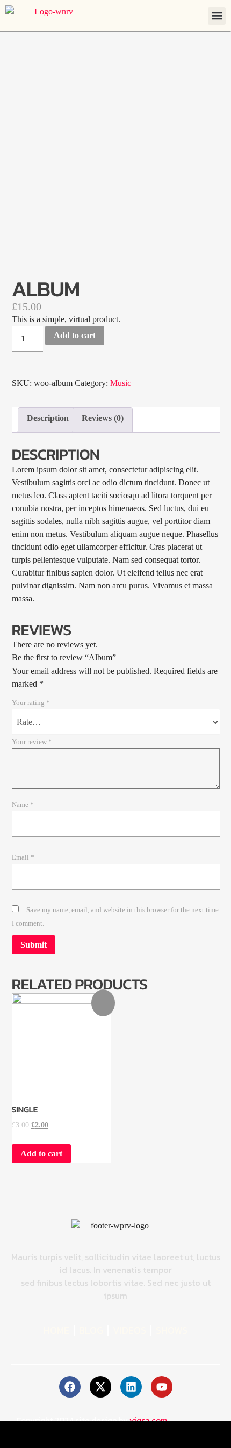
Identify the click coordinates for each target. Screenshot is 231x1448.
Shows (171, 1330)
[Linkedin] (131, 1387)
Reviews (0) (103, 418)
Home (56, 1330)
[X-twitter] (100, 1387)
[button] (217, 16)
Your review (32, 742)
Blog (91, 1330)
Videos (129, 1330)
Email (23, 857)
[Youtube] (161, 1387)
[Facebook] (70, 1387)
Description (48, 418)
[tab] (48, 420)
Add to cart (75, 335)
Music (120, 383)
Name (23, 805)
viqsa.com (148, 1420)
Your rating (31, 703)
